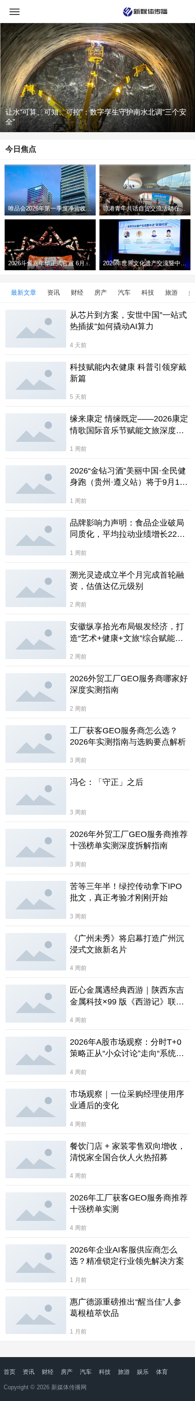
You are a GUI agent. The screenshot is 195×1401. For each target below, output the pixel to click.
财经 (77, 292)
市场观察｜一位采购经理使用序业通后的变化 (127, 1100)
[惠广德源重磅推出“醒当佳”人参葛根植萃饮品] (35, 1315)
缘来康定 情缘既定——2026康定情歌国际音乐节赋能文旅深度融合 (129, 425)
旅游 (171, 292)
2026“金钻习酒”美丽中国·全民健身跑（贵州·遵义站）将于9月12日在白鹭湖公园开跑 (128, 477)
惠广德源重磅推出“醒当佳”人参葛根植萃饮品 (125, 1307)
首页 (9, 1371)
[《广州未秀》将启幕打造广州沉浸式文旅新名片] (35, 952)
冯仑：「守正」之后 (106, 782)
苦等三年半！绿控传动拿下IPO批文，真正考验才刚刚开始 (126, 892)
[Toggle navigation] (14, 11)
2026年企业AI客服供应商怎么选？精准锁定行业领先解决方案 (127, 1255)
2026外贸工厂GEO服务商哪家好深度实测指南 (129, 684)
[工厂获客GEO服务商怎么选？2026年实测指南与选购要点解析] (35, 744)
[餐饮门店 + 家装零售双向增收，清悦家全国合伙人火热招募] (35, 1160)
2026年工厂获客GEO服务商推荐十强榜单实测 (129, 1203)
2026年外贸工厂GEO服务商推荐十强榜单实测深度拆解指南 (129, 840)
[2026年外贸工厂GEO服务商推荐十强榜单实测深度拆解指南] (35, 848)
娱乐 (143, 1371)
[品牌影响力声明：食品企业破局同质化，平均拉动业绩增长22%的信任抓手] (35, 536)
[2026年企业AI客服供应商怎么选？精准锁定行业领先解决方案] (35, 1263)
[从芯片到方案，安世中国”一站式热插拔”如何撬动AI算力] (35, 329)
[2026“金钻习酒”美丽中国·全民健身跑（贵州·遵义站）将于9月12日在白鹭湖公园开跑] (35, 484)
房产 (100, 292)
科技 (147, 292)
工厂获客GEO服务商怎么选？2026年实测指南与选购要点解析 (128, 736)
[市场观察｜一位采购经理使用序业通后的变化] (35, 1108)
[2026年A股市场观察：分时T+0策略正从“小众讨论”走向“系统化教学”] (35, 1056)
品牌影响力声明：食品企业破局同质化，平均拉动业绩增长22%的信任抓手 (127, 529)
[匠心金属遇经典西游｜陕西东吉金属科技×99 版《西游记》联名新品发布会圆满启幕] (35, 1004)
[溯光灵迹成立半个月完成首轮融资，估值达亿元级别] (35, 588)
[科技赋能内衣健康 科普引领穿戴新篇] (35, 381)
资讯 (53, 292)
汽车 (124, 292)
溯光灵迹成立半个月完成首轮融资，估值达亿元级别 (127, 580)
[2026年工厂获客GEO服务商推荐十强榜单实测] (35, 1211)
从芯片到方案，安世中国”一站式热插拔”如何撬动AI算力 (128, 321)
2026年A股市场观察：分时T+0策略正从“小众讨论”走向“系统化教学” (127, 1048)
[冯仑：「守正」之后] (35, 796)
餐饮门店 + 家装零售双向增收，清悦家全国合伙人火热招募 (127, 1152)
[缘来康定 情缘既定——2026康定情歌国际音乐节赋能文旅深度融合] (35, 432)
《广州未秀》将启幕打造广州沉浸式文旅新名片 (127, 944)
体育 (162, 1371)
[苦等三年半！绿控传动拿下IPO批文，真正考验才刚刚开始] (35, 900)
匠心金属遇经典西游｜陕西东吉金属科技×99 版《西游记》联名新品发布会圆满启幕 (127, 996)
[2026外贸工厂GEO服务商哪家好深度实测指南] (35, 692)
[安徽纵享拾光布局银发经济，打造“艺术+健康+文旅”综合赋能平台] (35, 640)
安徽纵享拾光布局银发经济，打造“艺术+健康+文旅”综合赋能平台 (127, 633)
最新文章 (23, 292)
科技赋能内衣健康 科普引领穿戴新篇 (128, 373)
